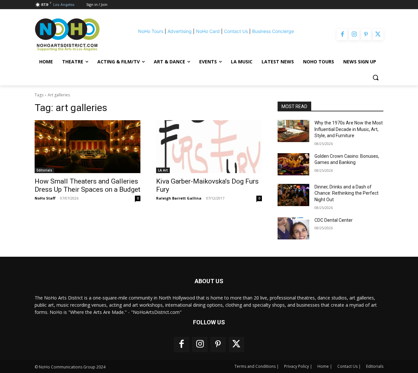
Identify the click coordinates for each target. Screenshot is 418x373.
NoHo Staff (45, 198)
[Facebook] (342, 34)
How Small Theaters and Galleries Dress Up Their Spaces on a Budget (87, 185)
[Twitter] (377, 34)
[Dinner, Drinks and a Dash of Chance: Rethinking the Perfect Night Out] (293, 195)
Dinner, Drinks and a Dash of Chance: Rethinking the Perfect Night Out (346, 193)
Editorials (44, 170)
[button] (375, 77)
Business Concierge (273, 31)
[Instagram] (354, 34)
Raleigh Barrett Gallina (178, 198)
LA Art (163, 170)
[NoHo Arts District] (76, 34)
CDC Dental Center (333, 220)
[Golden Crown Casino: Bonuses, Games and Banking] (293, 164)
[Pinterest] (366, 34)
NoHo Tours (150, 31)
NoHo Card (208, 31)
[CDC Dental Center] (293, 228)
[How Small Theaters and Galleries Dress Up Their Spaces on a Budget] (87, 146)
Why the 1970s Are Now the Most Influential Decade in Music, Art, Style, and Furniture (348, 129)
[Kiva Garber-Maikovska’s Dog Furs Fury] (209, 146)
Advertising (180, 31)
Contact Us (236, 31)
